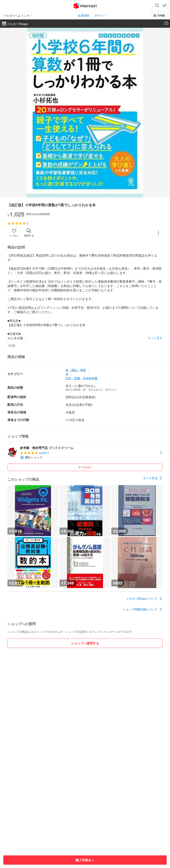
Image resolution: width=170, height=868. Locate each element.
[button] (157, 6)
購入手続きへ (85, 860)
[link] (153, 478)
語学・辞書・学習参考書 (81, 378)
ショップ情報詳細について (140, 609)
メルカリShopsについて (142, 598)
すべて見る (150, 478)
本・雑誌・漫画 (76, 370)
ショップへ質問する (85, 643)
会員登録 (83, 15)
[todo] (164, 5)
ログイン (100, 15)
